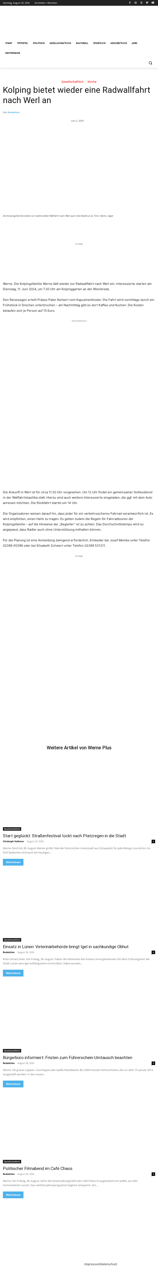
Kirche (92, 82)
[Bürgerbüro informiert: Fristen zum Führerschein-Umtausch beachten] (79, 1014)
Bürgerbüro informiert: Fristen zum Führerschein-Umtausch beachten (67, 1057)
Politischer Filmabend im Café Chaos (37, 1168)
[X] (141, 3)
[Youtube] (152, 3)
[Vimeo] (147, 3)
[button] (150, 63)
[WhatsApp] (60, 227)
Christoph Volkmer (13, 841)
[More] (70, 227)
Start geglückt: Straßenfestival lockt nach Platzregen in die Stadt (64, 835)
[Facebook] (130, 3)
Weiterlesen (13, 862)
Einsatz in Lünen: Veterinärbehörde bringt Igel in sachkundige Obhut (66, 946)
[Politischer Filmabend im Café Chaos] (79, 1125)
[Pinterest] (51, 227)
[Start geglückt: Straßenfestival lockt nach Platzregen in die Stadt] (79, 793)
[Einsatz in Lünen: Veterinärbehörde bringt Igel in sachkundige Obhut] (79, 904)
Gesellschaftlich (73, 82)
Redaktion (14, 112)
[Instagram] (135, 3)
